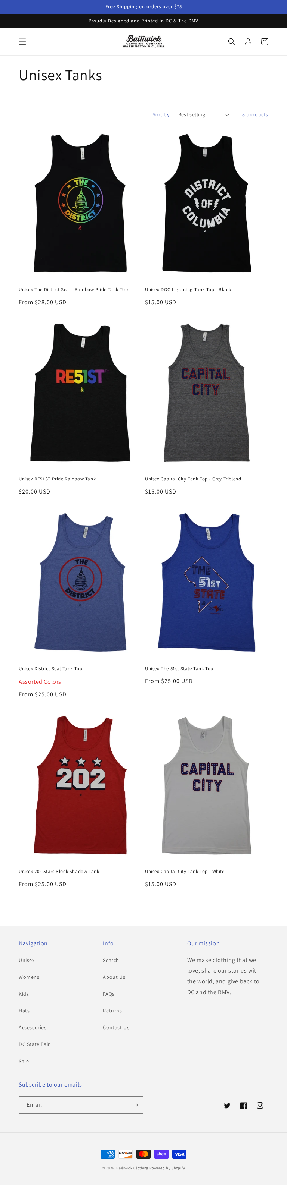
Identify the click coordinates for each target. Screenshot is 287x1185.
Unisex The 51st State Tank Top (179, 669)
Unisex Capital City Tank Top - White (185, 871)
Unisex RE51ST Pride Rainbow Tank (57, 479)
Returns (112, 1010)
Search (111, 960)
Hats (24, 1010)
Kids (24, 993)
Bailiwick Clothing (132, 1168)
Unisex (27, 960)
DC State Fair (34, 1044)
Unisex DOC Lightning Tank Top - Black (188, 290)
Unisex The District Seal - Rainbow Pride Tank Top (73, 290)
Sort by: (161, 114)
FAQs (108, 993)
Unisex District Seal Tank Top (50, 669)
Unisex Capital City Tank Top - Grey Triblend (193, 479)
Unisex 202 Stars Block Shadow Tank (59, 871)
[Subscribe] (135, 1105)
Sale (24, 1061)
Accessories (33, 1027)
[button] (22, 42)
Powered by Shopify (167, 1168)
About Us (114, 977)
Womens (29, 977)
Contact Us (116, 1027)
